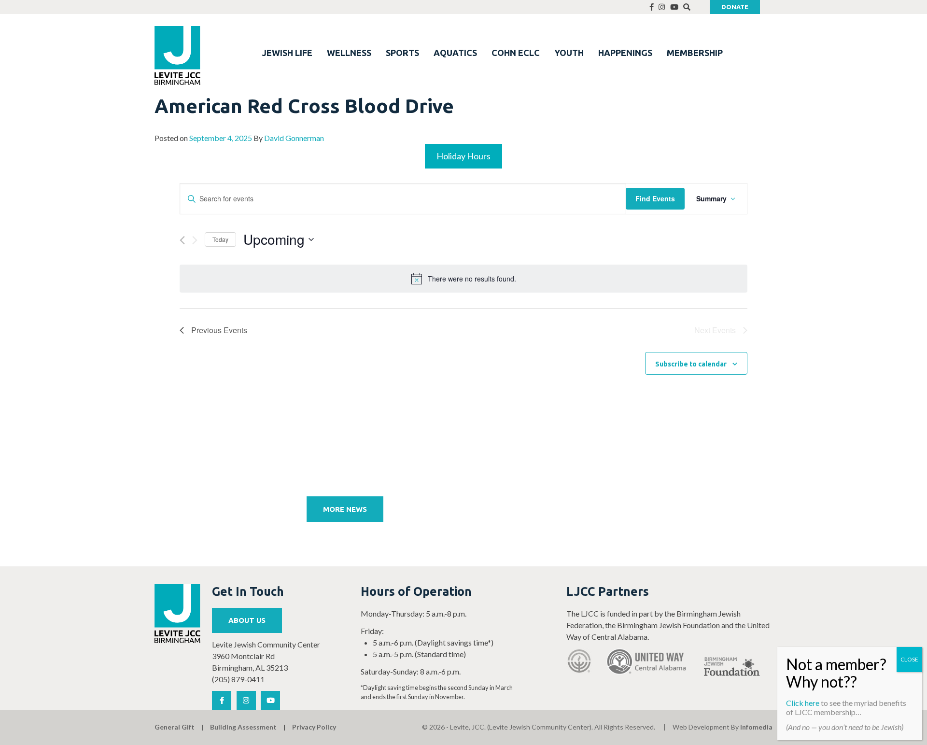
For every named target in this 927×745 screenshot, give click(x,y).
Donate (734, 6)
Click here (802, 702)
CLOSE (909, 659)
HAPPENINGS (625, 52)
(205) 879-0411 (238, 679)
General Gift (174, 727)
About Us (247, 620)
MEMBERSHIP (695, 52)
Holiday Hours (463, 156)
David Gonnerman (294, 137)
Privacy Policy (314, 727)
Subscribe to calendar (691, 364)
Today (220, 239)
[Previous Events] (182, 240)
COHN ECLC (516, 52)
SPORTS (402, 52)
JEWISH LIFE (287, 52)
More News (345, 509)
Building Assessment (243, 727)
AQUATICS (455, 52)
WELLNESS (349, 52)
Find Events (655, 198)
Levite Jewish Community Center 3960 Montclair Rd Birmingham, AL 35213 (266, 656)
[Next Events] (194, 240)
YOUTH (569, 52)
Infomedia (756, 727)
